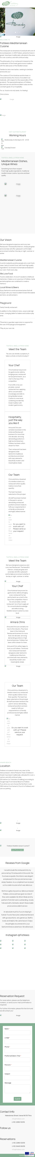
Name (7, 1029)
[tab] (17, 32)
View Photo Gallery (17, 850)
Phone (7, 1047)
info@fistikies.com (18, 1119)
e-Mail (7, 1038)
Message (8, 1083)
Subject (7, 1074)
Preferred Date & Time (13, 1056)
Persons (8, 1065)
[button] (0, 940)
